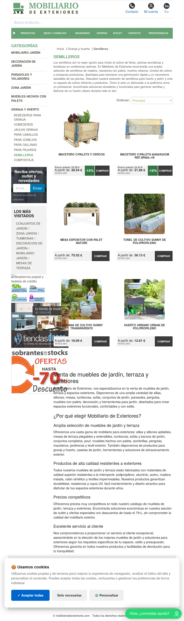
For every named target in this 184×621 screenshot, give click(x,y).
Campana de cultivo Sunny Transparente (81, 327)
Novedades (82, 33)
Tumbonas (24, 238)
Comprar (102, 170)
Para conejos (25, 140)
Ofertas (102, 33)
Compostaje (24, 160)
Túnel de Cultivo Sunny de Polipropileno (144, 241)
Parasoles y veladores (21, 76)
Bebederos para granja (27, 117)
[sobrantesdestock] (39, 370)
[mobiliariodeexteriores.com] (46, 7)
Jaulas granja (26, 129)
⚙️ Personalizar (106, 595)
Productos (28, 33)
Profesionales (158, 33)
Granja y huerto (25, 109)
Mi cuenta (151, 11)
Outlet (117, 33)
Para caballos (26, 134)
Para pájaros (25, 150)
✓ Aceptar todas (30, 595)
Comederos (23, 124)
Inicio (60, 49)
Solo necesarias (69, 595)
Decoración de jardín (23, 63)
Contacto (131, 11)
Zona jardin (21, 87)
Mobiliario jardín (25, 52)
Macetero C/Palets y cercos (82, 154)
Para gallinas (25, 144)
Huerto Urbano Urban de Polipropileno (144, 327)
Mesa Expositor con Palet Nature (81, 241)
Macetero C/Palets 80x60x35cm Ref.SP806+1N (144, 156)
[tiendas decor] (39, 325)
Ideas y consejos (55, 33)
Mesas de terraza (24, 265)
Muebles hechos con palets (28, 98)
